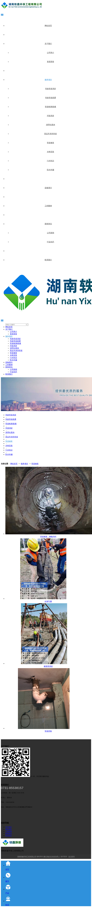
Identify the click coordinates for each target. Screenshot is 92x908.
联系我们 (48, 260)
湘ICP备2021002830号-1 (51, 856)
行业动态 (50, 242)
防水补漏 (50, 170)
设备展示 (48, 188)
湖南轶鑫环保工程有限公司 (26, 856)
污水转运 (50, 161)
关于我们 (48, 44)
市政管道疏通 (50, 98)
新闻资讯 (48, 224)
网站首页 (48, 26)
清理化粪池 (50, 125)
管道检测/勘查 (50, 107)
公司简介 (50, 53)
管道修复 (50, 143)
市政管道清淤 (50, 89)
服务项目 (48, 80)
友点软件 (71, 856)
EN (2, 15)
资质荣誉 (50, 62)
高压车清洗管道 (50, 134)
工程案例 (48, 206)
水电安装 (50, 152)
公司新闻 (50, 233)
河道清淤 (50, 116)
